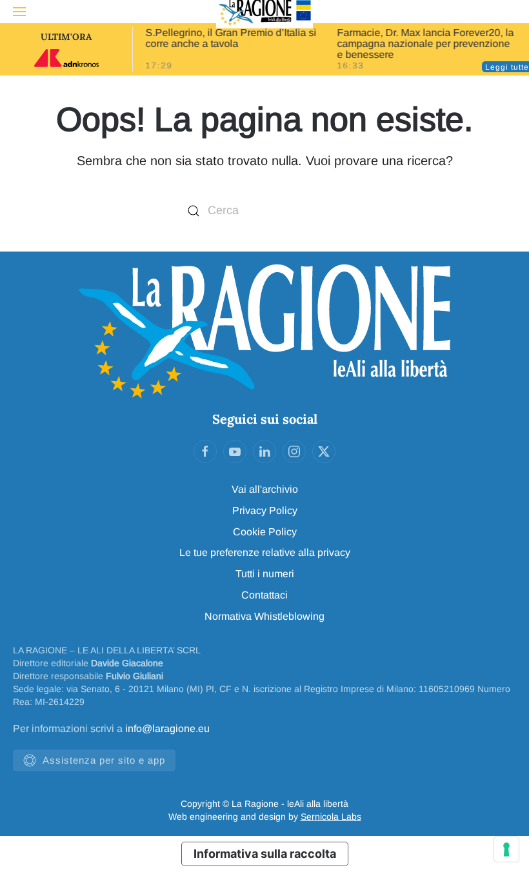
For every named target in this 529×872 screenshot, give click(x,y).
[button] (19, 11)
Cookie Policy (265, 531)
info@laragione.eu (167, 728)
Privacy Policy (264, 510)
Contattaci (264, 595)
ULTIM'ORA (66, 37)
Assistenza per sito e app (104, 760)
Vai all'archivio (265, 489)
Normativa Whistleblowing (264, 616)
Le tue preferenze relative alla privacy (264, 552)
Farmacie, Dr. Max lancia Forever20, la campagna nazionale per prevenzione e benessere (425, 43)
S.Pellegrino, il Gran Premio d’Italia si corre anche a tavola (230, 38)
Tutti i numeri (264, 573)
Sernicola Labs (331, 816)
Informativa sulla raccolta (265, 853)
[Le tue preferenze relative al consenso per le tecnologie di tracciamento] (506, 849)
